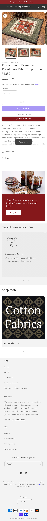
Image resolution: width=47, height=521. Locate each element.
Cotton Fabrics (10, 343)
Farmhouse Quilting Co (20, 518)
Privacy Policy (9, 444)
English (22, 502)
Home (6, 367)
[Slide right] (44, 53)
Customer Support (11, 383)
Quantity (5, 89)
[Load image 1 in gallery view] (11, 52)
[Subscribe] (40, 464)
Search (6, 372)
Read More (23, 142)
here (40, 484)
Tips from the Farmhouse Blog (15, 388)
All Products (9, 377)
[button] (3, 7)
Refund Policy (9, 438)
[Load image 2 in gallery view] (23, 52)
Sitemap (7, 433)
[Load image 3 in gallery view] (36, 52)
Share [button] (7, 158)
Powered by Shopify (32, 518)
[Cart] (44, 7)
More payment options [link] (23, 114)
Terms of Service (10, 449)
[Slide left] (2, 53)
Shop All (13, 212)
